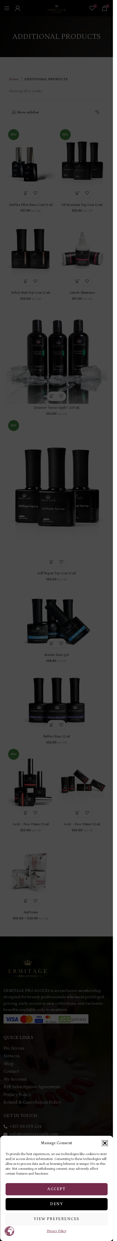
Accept (56, 1189)
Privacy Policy (56, 1231)
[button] (104, 1143)
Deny (56, 1204)
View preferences (56, 1219)
